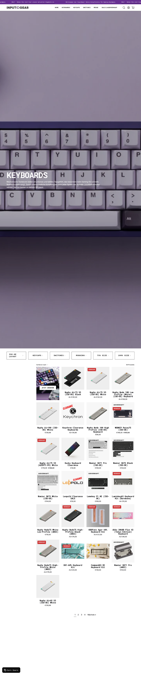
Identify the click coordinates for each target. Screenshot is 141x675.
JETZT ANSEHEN (48, 388)
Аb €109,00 (123, 399)
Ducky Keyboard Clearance (73, 464)
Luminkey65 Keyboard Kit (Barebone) (123, 497)
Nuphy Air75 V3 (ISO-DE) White (98, 393)
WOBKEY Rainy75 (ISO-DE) (123, 429)
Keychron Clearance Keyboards (72, 429)
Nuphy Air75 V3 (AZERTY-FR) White (48, 464)
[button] (124, 7)
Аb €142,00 (98, 397)
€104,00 (123, 468)
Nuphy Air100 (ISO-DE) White (47, 429)
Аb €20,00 (73, 570)
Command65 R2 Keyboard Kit (98, 566)
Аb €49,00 (123, 536)
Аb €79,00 (73, 536)
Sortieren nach (41, 365)
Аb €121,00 (98, 534)
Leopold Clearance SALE (73, 497)
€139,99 (48, 432)
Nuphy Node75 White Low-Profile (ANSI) (47, 531)
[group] (70, 355)
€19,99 (72, 468)
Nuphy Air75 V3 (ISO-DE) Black (73, 393)
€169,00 (98, 501)
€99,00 (98, 434)
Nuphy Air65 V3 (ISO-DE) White (48, 602)
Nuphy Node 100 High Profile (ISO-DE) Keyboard (98, 430)
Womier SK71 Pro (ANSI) (123, 566)
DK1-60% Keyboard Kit (73, 566)
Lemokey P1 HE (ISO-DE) (98, 497)
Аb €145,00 (73, 397)
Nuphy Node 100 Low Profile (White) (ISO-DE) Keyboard (122, 394)
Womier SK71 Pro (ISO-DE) (98, 464)
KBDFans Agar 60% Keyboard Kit (98, 531)
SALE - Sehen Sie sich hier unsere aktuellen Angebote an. (42, 2)
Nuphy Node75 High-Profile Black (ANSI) (72, 532)
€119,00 (48, 534)
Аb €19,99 (73, 432)
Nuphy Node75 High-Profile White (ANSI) (47, 567)
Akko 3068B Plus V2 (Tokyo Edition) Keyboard (122, 532)
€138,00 (98, 570)
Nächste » (92, 615)
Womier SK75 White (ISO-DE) (48, 497)
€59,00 (73, 501)
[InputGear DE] (18, 7)
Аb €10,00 (123, 501)
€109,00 (98, 468)
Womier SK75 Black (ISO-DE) (123, 464)
